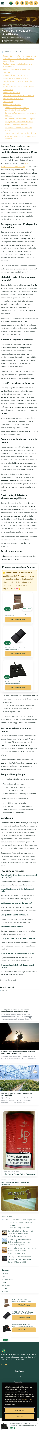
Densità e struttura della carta (15, 78)
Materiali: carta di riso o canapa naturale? (16, 71)
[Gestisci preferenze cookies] (22, 3)
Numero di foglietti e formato (15, 75)
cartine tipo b (10, 980)
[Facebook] (31, 3)
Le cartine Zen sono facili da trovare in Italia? (20, 114)
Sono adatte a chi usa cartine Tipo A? (21, 133)
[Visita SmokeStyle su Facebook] (1, 1364)
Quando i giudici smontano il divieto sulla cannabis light (16, 1094)
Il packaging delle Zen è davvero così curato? (21, 137)
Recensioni (6, 1285)
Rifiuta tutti (19, 1416)
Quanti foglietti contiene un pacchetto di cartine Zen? (17, 108)
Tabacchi (6, 1282)
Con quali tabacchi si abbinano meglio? (18, 129)
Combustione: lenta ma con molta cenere (17, 82)
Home (4, 26)
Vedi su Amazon (17, 619)
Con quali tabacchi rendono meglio (18, 95)
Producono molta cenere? (16, 125)
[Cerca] (17, 3)
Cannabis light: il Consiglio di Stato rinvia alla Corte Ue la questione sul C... (18, 1052)
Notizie (5, 1291)
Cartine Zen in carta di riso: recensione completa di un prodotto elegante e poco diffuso (19, 58)
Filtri (4, 1276)
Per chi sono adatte (11, 92)
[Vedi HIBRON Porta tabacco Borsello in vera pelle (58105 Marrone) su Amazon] (6, 1303)
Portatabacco (7, 1279)
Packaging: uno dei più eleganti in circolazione (17, 65)
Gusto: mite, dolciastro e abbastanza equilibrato (18, 88)
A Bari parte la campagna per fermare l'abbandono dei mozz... (23, 1222)
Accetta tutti (19, 1410)
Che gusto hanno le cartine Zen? (19, 122)
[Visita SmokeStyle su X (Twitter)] (6, 1364)
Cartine (5, 1273)
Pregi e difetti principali (13, 98)
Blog (10, 26)
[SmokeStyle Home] (11, 3)
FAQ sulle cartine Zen (12, 104)
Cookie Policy (27, 1399)
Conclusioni (8, 101)
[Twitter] (36, 3)
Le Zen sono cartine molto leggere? (20, 119)
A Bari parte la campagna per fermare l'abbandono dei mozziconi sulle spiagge (16, 1011)
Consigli (5, 1288)
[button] (22, 3)
